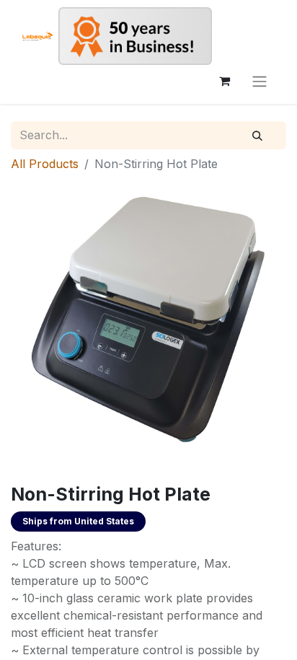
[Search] (257, 135)
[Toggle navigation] (259, 81)
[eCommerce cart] (224, 80)
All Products (45, 164)
